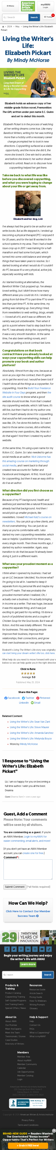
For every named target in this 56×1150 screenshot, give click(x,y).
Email (37, 703)
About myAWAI (24, 1060)
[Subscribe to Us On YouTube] (42, 949)
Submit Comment (15, 887)
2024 (9, 26)
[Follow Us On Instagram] (35, 949)
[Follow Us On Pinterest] (21, 949)
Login (19, 1079)
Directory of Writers (14, 1044)
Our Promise (11, 1025)
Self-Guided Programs (15, 1000)
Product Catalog (13, 993)
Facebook (14, 698)
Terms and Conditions (28, 1125)
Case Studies (11, 1040)
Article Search (36, 993)
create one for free (33, 853)
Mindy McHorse (29, 744)
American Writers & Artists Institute (36, 1114)
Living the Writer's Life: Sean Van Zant (30, 721)
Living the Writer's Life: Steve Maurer (29, 727)
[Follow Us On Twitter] (14, 949)
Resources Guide (37, 989)
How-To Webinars (38, 1001)
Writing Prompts (37, 1004)
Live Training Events (14, 1004)
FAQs (32, 1029)
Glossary (33, 1008)
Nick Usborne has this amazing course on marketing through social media (26, 461)
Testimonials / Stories (15, 1036)
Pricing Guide (36, 997)
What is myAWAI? (38, 1036)
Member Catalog (25, 1075)
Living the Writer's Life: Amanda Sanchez (31, 733)
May (18, 26)
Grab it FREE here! (29, 1145)
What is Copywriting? (40, 1032)
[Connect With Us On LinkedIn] (28, 949)
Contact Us (35, 1025)
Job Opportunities (25, 1071)
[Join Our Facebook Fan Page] (7, 949)
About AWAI (10, 1021)
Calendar (21, 1068)
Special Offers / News (15, 1008)
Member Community (27, 1064)
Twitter (29, 698)
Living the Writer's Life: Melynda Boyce (31, 738)
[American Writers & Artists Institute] (28, 6)
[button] (10, 6)
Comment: (11, 857)
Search (34, 17)
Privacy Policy (28, 1120)
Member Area (23, 1056)
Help (32, 1021)
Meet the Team (12, 1032)
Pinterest (45, 698)
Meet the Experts (13, 1029)
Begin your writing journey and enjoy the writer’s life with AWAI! (28, 960)
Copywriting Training (15, 996)
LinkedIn (24, 703)
